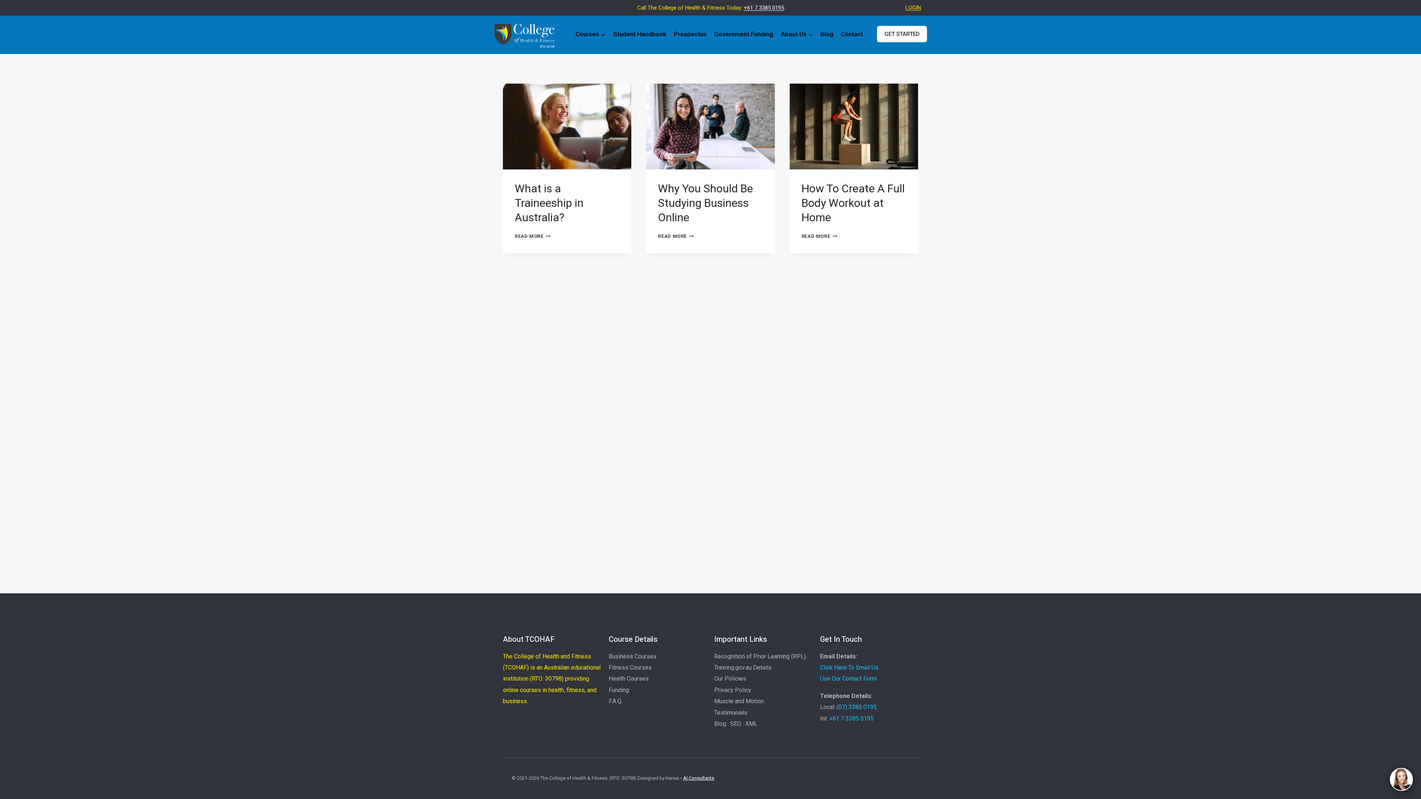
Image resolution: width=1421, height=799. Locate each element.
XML (751, 723)
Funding (619, 690)
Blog (826, 34)
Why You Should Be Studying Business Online (705, 203)
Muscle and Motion (739, 701)
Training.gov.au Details (743, 667)
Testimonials (731, 712)
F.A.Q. (615, 701)
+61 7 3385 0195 (764, 7)
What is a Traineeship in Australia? (549, 203)
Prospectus (690, 34)
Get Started (902, 34)
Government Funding (743, 34)
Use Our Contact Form (848, 678)
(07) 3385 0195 (857, 707)
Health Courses (629, 678)
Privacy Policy (732, 690)
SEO (735, 723)
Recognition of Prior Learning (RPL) (760, 656)
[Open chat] (1401, 779)
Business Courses (632, 656)
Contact (852, 34)
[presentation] (567, 126)
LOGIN (913, 7)
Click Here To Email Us (849, 667)
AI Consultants (698, 778)
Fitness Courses (630, 667)
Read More (533, 236)
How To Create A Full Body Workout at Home (853, 203)
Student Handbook (639, 34)
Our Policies (730, 678)
